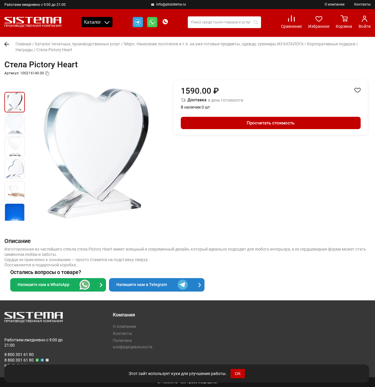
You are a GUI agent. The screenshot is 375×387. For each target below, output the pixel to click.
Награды (24, 49)
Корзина (344, 26)
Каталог (92, 22)
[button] (14, 85)
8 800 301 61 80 (19, 354)
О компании (335, 4)
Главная (23, 44)
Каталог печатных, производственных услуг (77, 44)
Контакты (362, 4)
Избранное (318, 26)
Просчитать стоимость (270, 123)
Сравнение (291, 26)
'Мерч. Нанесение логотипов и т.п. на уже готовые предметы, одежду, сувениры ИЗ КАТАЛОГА (214, 44)
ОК (238, 373)
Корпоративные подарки (331, 44)
